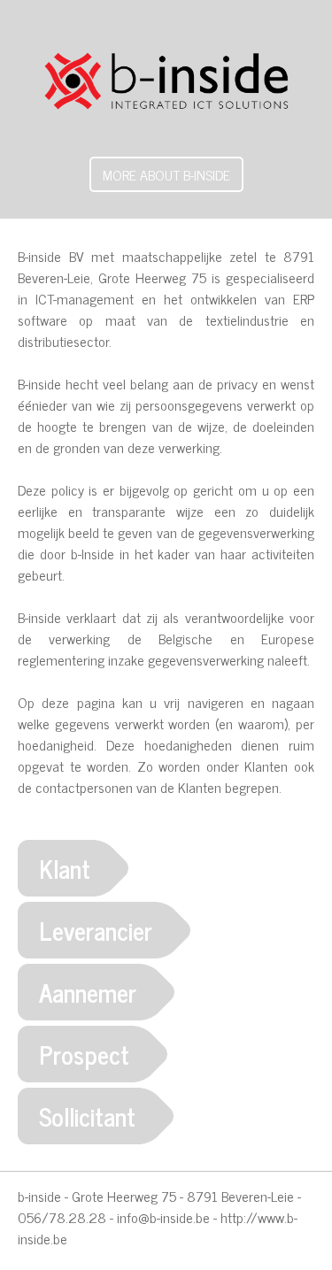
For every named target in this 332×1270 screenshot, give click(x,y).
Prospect (84, 1054)
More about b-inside (166, 174)
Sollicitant (87, 1116)
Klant (64, 868)
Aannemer (87, 992)
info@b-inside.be (163, 1216)
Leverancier (95, 930)
